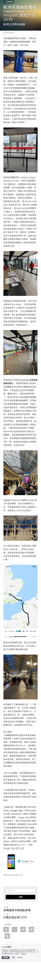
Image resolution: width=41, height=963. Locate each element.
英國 (16, 78)
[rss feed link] (7, 936)
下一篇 (5, 914)
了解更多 (23, 954)
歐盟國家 (31, 88)
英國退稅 (7, 301)
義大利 (23, 78)
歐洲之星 (18, 390)
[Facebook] (6, 929)
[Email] (31, 929)
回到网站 (9, 2)
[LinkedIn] (23, 929)
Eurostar (24, 380)
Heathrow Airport (28, 177)
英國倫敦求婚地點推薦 (17, 910)
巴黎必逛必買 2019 (15, 917)
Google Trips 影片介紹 (13, 848)
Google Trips (23, 817)
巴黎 (31, 78)
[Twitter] (14, 929)
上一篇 (5, 907)
